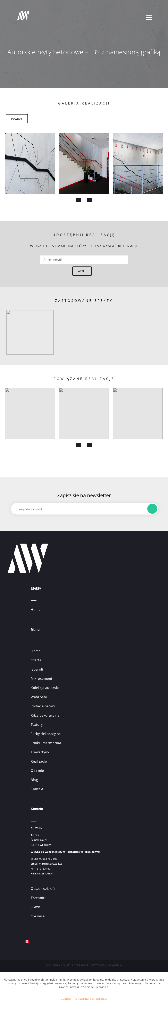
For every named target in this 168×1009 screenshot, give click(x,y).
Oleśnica (38, 916)
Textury (37, 724)
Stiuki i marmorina (46, 743)
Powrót (16, 118)
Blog (34, 780)
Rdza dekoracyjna (45, 715)
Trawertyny (40, 752)
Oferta (36, 660)
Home (36, 609)
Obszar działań (43, 888)
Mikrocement (41, 678)
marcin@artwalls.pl (51, 863)
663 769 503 (49, 859)
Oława (36, 907)
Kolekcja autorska (45, 687)
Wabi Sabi (39, 697)
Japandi (37, 669)
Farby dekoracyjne (46, 733)
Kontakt (37, 789)
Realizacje (39, 761)
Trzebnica (39, 898)
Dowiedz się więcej (91, 999)
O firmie (37, 770)
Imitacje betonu (44, 706)
